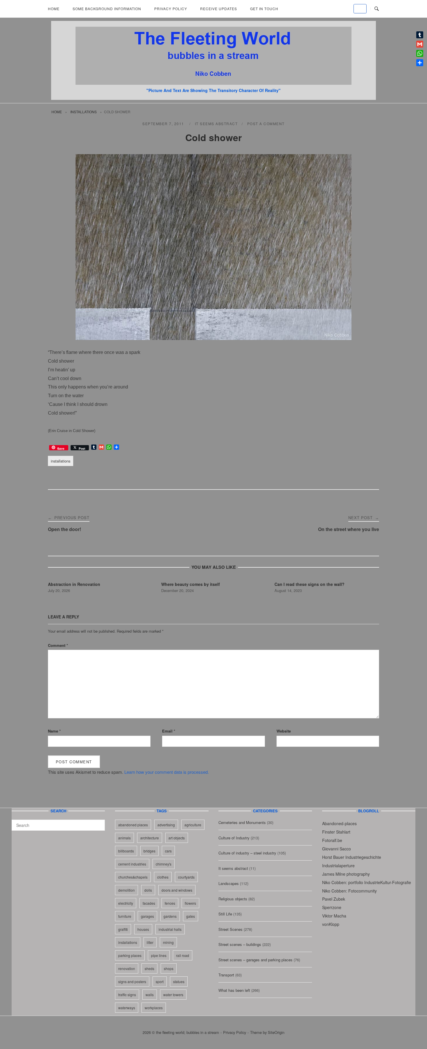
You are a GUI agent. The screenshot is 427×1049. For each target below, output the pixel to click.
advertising (166, 824)
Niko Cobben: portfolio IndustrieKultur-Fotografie (366, 882)
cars (168, 850)
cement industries (132, 863)
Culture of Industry (234, 838)
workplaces (154, 1007)
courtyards (186, 877)
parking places (129, 955)
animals (124, 837)
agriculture (192, 824)
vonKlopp (330, 924)
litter (150, 942)
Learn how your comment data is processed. (166, 772)
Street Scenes (230, 929)
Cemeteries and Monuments (242, 822)
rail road (182, 955)
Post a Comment (266, 123)
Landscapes (228, 883)
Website (284, 731)
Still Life (225, 914)
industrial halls (170, 929)
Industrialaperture (338, 865)
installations (83, 111)
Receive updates (218, 8)
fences (170, 903)
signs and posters (132, 981)
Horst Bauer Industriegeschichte (351, 857)
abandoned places (133, 824)
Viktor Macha (334, 916)
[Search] (98, 823)
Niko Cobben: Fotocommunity (349, 891)
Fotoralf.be (332, 840)
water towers (173, 994)
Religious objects (232, 899)
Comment (58, 645)
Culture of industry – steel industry (247, 853)
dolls (148, 890)
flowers (190, 903)
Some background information (107, 8)
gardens (170, 916)
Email (168, 731)
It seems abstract (216, 123)
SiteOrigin (276, 1032)
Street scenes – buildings (239, 944)
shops (168, 968)
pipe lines (158, 955)
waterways (126, 1007)
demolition (126, 890)
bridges (149, 850)
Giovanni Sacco (336, 849)
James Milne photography (346, 874)
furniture (124, 916)
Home (54, 8)
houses (143, 929)
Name (54, 731)
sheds (149, 968)
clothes (162, 877)
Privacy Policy (170, 8)
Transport (226, 975)
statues (178, 981)
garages (147, 916)
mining (168, 942)
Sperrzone (331, 907)
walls (150, 994)
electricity (125, 903)
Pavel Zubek (333, 899)
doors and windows (177, 890)
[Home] (213, 83)
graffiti (123, 929)
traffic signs (127, 994)
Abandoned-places (339, 823)
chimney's (163, 863)
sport (160, 981)
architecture (149, 837)
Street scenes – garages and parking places (255, 959)
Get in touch (264, 8)
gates (190, 916)
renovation (126, 968)
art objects (176, 837)
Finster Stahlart (336, 832)
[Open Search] (376, 8)
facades (149, 903)
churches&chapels (133, 877)
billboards (126, 850)
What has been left (234, 990)
